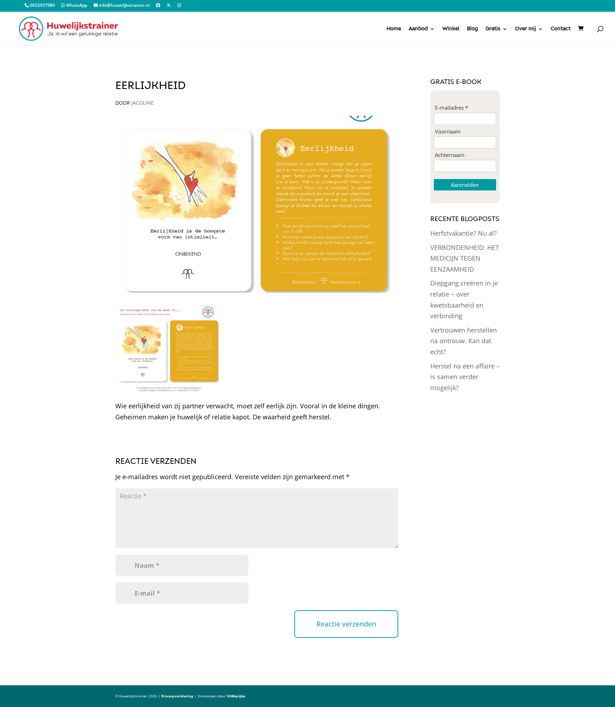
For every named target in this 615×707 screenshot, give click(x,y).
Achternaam (449, 155)
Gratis (492, 28)
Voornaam (448, 131)
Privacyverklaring (177, 695)
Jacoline (142, 102)
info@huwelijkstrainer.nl (123, 5)
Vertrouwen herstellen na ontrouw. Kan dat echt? (463, 341)
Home (394, 28)
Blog (472, 28)
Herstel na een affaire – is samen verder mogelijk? (465, 377)
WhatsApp (76, 5)
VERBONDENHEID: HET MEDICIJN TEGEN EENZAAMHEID (464, 258)
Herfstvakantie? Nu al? (463, 233)
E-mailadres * (451, 107)
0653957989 (42, 5)
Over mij (525, 28)
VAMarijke (236, 695)
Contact (561, 28)
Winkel (450, 28)
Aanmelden (465, 184)
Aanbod (418, 28)
